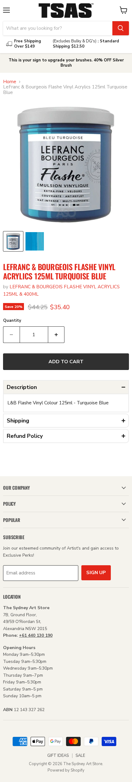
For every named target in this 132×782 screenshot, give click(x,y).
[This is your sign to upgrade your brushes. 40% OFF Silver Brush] (66, 63)
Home (9, 81)
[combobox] (57, 28)
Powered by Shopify (66, 770)
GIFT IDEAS (58, 755)
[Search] (120, 28)
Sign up (96, 572)
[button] (66, 387)
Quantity (12, 320)
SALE (80, 755)
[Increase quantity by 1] (56, 334)
